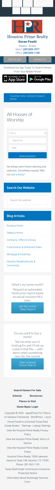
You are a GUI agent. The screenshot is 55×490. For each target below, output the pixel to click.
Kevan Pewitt (27, 41)
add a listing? (18, 174)
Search (27, 156)
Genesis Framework (18, 417)
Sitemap (26, 425)
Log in (48, 417)
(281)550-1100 (31, 52)
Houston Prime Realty (18, 456)
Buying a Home (15, 225)
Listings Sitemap (41, 425)
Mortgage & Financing (18, 254)
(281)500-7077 (31, 49)
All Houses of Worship (19, 116)
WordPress (37, 417)
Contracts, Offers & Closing (21, 240)
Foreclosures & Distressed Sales (24, 247)
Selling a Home (15, 232)
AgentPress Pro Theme (38, 413)
